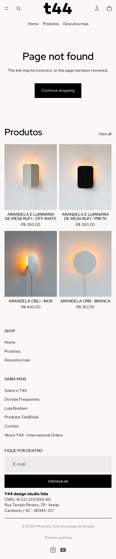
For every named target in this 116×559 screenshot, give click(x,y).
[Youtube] (63, 550)
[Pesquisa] (18, 8)
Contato (12, 426)
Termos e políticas (58, 537)
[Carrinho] (109, 8)
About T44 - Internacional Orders (34, 435)
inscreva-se (58, 481)
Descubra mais (75, 23)
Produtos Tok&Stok (22, 417)
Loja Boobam (16, 408)
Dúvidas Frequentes (22, 399)
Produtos (51, 23)
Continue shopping (58, 90)
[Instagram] (53, 550)
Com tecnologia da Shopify (73, 526)
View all (105, 133)
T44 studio (43, 526)
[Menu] (6, 8)
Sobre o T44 (16, 390)
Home (33, 23)
